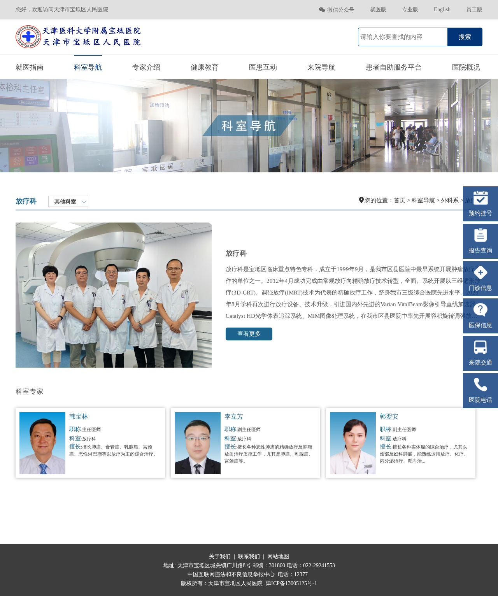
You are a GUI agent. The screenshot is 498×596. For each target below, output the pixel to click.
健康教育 (205, 67)
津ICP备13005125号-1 (291, 583)
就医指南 (30, 67)
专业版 (410, 9)
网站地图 (278, 556)
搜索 (465, 36)
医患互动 (263, 67)
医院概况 (466, 67)
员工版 (474, 9)
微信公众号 (336, 10)
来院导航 (321, 67)
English (442, 9)
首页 (399, 200)
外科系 (450, 200)
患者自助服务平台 (394, 67)
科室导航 (88, 67)
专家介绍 (146, 67)
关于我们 (220, 556)
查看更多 (249, 334)
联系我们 (249, 556)
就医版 (378, 9)
